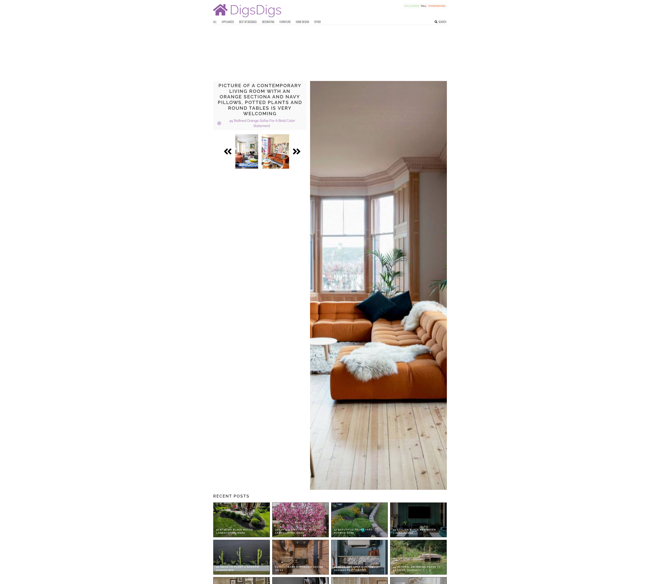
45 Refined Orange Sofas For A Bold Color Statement (261, 123)
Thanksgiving (436, 6)
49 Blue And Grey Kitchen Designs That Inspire (354, 569)
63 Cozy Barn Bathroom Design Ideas (299, 569)
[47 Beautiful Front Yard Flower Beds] (359, 520)
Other (317, 22)
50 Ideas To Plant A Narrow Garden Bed (237, 569)
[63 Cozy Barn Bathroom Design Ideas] (300, 557)
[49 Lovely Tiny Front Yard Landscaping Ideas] (300, 520)
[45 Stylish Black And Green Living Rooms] (418, 520)
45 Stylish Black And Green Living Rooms (414, 531)
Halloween (412, 6)
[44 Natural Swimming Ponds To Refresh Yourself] (418, 557)
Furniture (285, 22)
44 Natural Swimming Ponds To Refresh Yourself (417, 569)
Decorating (268, 22)
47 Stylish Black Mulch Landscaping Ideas (234, 531)
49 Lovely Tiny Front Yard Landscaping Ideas (295, 531)
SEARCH (442, 22)
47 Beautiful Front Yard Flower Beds (353, 531)
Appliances (228, 22)
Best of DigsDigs (248, 22)
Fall (423, 6)
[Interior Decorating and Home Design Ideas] (247, 17)
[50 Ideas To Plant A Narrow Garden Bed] (241, 557)
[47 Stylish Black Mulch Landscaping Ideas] (241, 520)
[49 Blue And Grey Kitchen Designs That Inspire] (359, 557)
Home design (302, 22)
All (215, 22)
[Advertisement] (330, 51)
